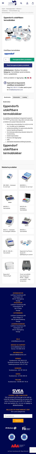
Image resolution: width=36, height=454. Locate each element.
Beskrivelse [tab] (7, 97)
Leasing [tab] (24, 97)
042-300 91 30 (15, 87)
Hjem (3, 9)
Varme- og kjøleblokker (10, 74)
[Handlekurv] (33, 3)
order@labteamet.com (18, 341)
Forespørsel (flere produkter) (22, 59)
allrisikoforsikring (18, 405)
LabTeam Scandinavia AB (14, 451)
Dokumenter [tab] (16, 97)
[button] (2, 2)
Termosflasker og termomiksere (20, 72)
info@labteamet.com (16, 90)
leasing (28, 403)
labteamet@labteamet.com (18, 354)
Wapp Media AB (24, 451)
